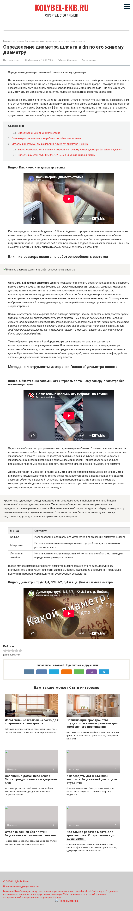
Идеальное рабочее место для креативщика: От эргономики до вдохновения (90, 835)
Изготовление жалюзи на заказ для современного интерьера (31, 721)
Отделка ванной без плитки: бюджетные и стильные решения (30, 833)
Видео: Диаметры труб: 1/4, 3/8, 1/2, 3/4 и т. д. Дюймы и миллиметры (56, 155)
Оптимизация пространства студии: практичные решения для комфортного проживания (92, 723)
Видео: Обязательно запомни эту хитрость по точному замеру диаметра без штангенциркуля (70, 149)
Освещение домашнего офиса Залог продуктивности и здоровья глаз (31, 779)
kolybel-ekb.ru (62, 7)
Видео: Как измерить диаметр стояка (39, 132)
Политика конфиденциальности (21, 886)
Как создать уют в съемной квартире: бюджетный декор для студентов (91, 779)
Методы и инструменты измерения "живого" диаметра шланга (50, 144)
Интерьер (72, 60)
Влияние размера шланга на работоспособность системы (46, 138)
